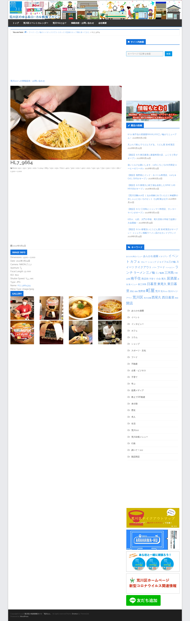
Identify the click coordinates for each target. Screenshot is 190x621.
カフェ (135, 261)
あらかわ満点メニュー (134, 256)
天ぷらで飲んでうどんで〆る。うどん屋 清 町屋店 (151, 144)
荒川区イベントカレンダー (35, 22)
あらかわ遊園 (150, 256)
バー (154, 267)
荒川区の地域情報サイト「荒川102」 (38, 614)
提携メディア (137, 390)
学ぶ (133, 383)
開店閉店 (135, 457)
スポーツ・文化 (138, 350)
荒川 (157, 291)
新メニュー (133, 284)
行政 (133, 443)
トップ (16, 22)
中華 (176, 273)
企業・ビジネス (138, 370)
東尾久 (162, 284)
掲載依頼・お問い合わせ (82, 22)
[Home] (25, 32)
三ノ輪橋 (160, 273)
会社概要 (102, 22)
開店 (129, 303)
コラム (134, 337)
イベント (135, 317)
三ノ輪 (150, 272)
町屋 (150, 290)
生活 (133, 423)
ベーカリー (170, 268)
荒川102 (164, 291)
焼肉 (136, 291)
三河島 (169, 272)
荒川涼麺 (147, 298)
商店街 (145, 278)
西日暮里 (168, 297)
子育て (152, 278)
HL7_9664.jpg (24, 285)
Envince (75, 614)
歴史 (132, 291)
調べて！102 (137, 450)
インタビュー (137, 324)
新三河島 (142, 284)
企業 (128, 279)
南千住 (136, 278)
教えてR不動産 (138, 397)
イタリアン (163, 256)
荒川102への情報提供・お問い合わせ (27, 81)
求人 (133, 417)
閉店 (176, 298)
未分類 (134, 403)
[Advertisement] (66, 57)
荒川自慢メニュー (139, 437)
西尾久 (156, 297)
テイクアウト (143, 267)
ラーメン (139, 272)
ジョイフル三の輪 (166, 261)
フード (161, 267)
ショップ (152, 262)
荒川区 (138, 297)
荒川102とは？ (60, 22)
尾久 (163, 278)
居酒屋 (172, 278)
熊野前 (141, 291)
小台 (158, 278)
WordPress (24, 616)
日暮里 (152, 284)
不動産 (134, 364)
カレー (144, 262)
